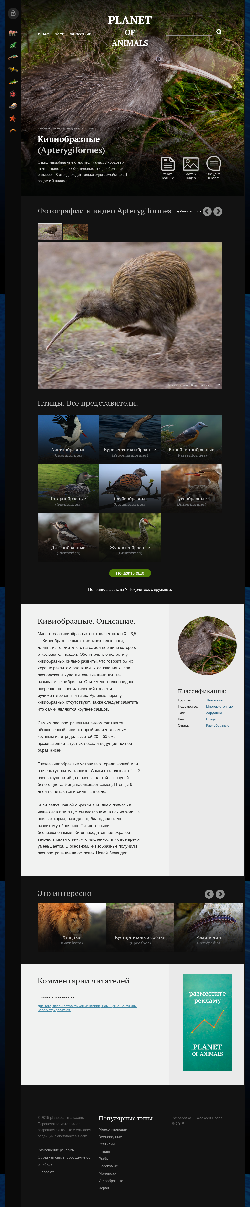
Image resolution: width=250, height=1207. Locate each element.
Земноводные (13, 45)
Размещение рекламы (56, 1150)
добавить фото (189, 211)
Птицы (13, 70)
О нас (43, 34)
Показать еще (130, 573)
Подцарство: (188, 706)
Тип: (181, 713)
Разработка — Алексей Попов (197, 1118)
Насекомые (13, 94)
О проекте (46, 1172)
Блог (59, 34)
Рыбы (13, 82)
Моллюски (13, 106)
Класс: (183, 719)
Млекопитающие (13, 33)
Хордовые (73, 128)
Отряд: (183, 725)
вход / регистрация (13, 13)
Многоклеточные (49, 128)
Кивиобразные (217, 725)
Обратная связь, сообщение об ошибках (64, 1161)
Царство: (185, 700)
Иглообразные (13, 119)
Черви (13, 131)
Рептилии (13, 57)
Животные (80, 34)
